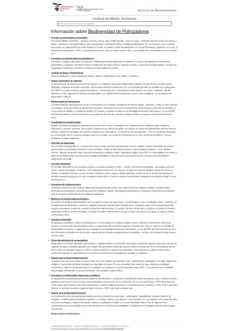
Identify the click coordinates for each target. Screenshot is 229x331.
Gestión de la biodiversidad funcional (68, 292)
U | (94, 329)
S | (90, 329)
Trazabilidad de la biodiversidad (65, 122)
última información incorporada (113, 329)
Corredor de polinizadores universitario (69, 37)
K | (72, 329)
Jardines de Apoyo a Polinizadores (67, 72)
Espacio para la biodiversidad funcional (69, 257)
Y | (101, 329)
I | (68, 329)
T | (92, 329)
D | (58, 329)
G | (64, 329)
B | (54, 329)
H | (67, 329)
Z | (103, 329)
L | (74, 329)
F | (62, 329)
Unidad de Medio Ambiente (114, 19)
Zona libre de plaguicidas (62, 142)
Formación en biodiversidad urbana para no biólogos (75, 275)
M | (76, 329)
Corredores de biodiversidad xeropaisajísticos (72, 58)
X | (98, 329)
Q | (85, 329)
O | (81, 329)
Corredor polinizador (61, 163)
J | (70, 329)
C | (56, 329)
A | (52, 329)
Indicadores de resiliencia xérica (66, 184)
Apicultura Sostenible (61, 219)
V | (96, 329)
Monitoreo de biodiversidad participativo (70, 198)
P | (83, 329)
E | (60, 329)
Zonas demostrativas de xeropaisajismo (69, 240)
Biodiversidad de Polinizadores (65, 101)
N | (79, 329)
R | (88, 329)
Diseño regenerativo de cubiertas (66, 80)
